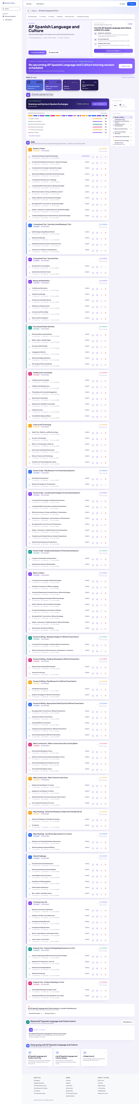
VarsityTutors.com (103, 1093)
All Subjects (37, 1080)
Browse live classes (34, 1013)
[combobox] (12, 9)
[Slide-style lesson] (97, 157)
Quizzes (60, 16)
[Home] (29, 11)
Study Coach (69, 1088)
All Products (40, 4)
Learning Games (70, 1096)
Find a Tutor (101, 1080)
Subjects (34, 10)
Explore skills (55, 52)
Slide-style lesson (83, 104)
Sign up (133, 4)
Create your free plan (112, 50)
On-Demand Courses (39, 1093)
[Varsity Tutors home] (8, 3)
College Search (102, 1090)
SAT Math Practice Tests (40, 1085)
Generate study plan (38, 52)
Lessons (52, 16)
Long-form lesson (98, 104)
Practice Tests (70, 16)
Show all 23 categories (34, 135)
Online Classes (101, 1085)
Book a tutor (126, 66)
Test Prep (100, 1083)
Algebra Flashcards (39, 1083)
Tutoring (28, 4)
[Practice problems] (105, 157)
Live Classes (37, 1090)
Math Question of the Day (40, 1088)
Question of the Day (83, 16)
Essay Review (69, 1090)
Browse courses (49, 1013)
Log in (123, 4)
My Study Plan (33, 16)
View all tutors (127, 1022)
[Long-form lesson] (93, 157)
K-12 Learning (101, 1088)
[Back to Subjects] (25, 11)
